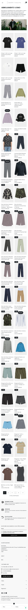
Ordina (16, 606)
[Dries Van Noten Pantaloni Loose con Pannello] (20, 295)
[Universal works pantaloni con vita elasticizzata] (7, 168)
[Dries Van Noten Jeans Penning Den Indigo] (20, 270)
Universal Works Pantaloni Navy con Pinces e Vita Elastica (20, 155)
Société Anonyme (13, 596)
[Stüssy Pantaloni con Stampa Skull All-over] (7, 91)
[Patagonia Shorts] (7, 423)
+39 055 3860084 (7, 571)
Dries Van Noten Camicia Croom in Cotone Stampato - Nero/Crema (6, 206)
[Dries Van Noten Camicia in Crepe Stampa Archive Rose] (7, 320)
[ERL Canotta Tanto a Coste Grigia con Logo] (20, 474)
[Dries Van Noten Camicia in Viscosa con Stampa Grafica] (7, 346)
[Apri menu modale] (2, 2)
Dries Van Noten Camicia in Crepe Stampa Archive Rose (7, 332)
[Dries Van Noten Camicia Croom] (20, 320)
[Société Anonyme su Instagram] (4, 593)
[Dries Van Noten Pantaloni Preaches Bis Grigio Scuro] (7, 245)
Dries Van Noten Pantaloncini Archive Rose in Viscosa (20, 206)
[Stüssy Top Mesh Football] (20, 117)
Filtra (4, 606)
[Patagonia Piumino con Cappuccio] (20, 346)
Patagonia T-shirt (5, 458)
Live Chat (5, 573)
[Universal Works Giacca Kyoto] (20, 168)
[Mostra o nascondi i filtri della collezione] (14, 603)
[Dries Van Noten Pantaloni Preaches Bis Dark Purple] (7, 270)
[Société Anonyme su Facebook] (2, 593)
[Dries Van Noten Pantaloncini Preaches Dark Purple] (20, 219)
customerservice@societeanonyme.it (11, 569)
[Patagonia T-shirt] (7, 448)
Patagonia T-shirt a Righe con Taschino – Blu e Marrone (20, 460)
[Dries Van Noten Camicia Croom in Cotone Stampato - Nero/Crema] (7, 193)
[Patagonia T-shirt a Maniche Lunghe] (20, 423)
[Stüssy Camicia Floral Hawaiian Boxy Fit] (7, 142)
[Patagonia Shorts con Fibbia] (20, 398)
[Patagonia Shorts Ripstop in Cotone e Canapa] (7, 398)
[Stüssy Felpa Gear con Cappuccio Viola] (7, 117)
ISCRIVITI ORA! (14, 535)
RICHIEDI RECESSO (7, 576)
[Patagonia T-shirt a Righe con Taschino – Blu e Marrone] (20, 448)
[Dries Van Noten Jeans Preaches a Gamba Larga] (7, 295)
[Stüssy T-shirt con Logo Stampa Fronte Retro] (7, 42)
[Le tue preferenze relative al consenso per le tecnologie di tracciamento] (25, 607)
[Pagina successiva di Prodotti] (23, 492)
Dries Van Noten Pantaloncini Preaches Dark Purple (20, 232)
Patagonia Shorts (5, 434)
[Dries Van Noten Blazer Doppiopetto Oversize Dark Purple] (7, 219)
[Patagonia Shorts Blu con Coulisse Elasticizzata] (7, 372)
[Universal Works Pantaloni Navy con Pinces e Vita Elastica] (20, 142)
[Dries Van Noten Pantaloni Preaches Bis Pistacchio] (20, 245)
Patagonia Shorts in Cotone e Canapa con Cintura (19, 385)
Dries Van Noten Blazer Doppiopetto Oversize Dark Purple (6, 232)
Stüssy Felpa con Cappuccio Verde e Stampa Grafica (18, 104)
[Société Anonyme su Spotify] (6, 593)
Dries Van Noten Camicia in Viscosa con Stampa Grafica (7, 358)
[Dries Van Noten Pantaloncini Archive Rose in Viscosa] (20, 193)
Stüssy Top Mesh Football (20, 128)
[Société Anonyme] (14, 3)
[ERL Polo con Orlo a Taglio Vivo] (7, 474)
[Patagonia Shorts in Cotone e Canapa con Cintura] (20, 372)
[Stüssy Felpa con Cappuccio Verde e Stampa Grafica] (20, 91)
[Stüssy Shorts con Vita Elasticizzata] (20, 67)
